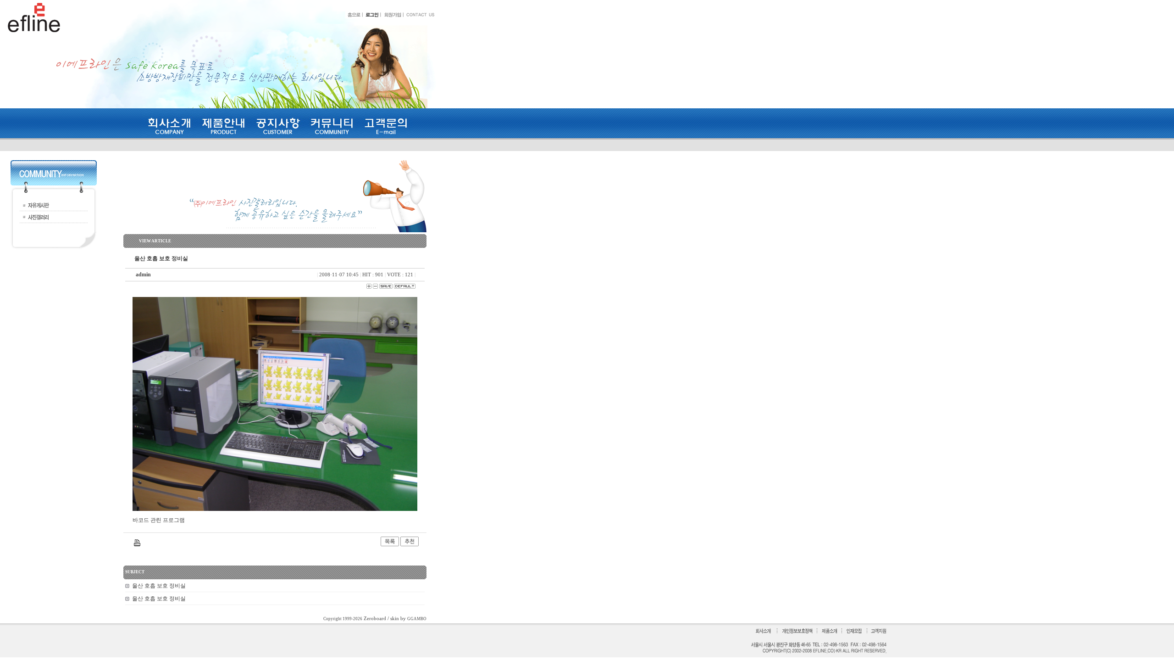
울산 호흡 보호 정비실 (159, 586)
